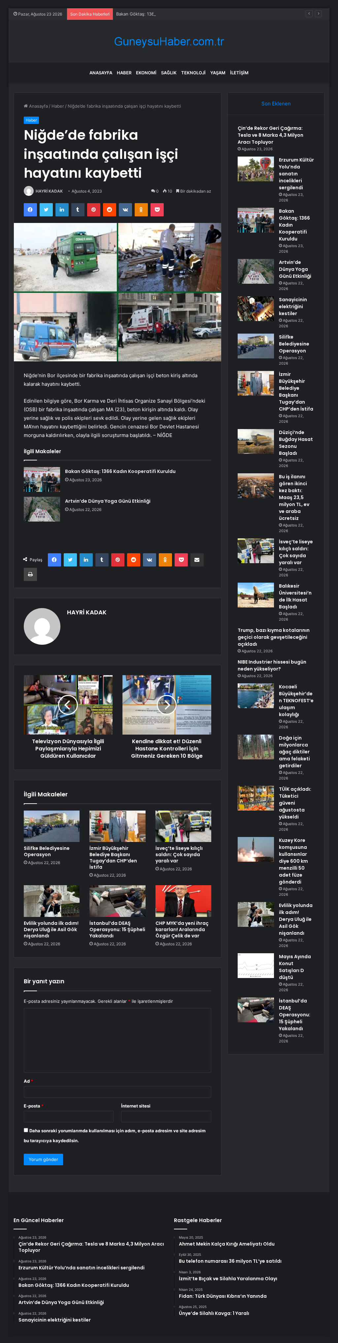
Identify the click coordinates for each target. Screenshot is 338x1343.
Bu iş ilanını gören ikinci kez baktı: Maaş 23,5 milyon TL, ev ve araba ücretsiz (294, 497)
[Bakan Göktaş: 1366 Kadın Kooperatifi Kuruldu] (42, 479)
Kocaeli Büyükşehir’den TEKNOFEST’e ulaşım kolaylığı (296, 700)
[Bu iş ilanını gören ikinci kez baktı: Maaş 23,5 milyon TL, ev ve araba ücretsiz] (256, 485)
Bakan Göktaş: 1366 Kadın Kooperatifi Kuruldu (163, 14)
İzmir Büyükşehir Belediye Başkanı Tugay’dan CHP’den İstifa (113, 857)
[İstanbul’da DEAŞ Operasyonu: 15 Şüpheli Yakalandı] (117, 901)
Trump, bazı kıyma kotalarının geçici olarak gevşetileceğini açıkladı (274, 637)
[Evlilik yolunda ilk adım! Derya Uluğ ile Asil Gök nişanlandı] (52, 901)
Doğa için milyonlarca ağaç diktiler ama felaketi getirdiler (294, 752)
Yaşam (217, 72)
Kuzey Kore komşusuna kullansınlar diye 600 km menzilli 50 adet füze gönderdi (293, 861)
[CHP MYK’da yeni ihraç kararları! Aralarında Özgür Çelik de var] (183, 901)
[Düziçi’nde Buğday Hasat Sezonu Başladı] (256, 441)
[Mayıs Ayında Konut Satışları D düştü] (256, 965)
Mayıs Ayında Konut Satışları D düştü (295, 967)
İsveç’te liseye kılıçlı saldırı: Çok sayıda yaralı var (179, 854)
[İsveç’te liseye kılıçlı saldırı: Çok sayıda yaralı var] (183, 826)
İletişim (239, 72)
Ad (28, 1081)
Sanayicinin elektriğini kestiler (293, 306)
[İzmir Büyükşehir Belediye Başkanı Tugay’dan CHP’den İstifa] (117, 826)
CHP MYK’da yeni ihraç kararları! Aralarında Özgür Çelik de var (182, 929)
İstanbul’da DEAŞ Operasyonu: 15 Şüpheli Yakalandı (117, 929)
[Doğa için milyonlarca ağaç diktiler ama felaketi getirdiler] (256, 747)
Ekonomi (146, 72)
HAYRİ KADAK (49, 191)
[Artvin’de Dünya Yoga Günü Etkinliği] (42, 509)
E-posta (34, 1105)
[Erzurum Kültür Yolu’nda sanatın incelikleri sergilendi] (256, 169)
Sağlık (169, 72)
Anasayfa (100, 72)
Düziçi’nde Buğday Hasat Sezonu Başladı (296, 442)
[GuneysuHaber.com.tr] (169, 41)
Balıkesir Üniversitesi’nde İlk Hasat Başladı (295, 596)
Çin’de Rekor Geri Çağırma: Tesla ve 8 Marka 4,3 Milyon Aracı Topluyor (270, 135)
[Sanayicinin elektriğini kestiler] (256, 308)
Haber (124, 72)
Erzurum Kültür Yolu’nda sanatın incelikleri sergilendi (296, 174)
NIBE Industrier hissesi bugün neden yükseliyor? (272, 665)
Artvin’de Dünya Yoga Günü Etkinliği (108, 501)
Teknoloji (193, 72)
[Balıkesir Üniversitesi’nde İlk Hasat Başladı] (256, 595)
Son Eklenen (276, 103)
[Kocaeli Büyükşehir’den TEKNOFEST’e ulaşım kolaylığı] (256, 695)
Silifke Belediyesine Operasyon (47, 851)
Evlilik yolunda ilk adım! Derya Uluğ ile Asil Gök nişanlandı (51, 929)
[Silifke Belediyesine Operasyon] (52, 826)
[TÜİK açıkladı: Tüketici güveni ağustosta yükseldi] (256, 798)
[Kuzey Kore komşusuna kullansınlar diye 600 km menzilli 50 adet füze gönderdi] (256, 849)
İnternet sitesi (136, 1105)
